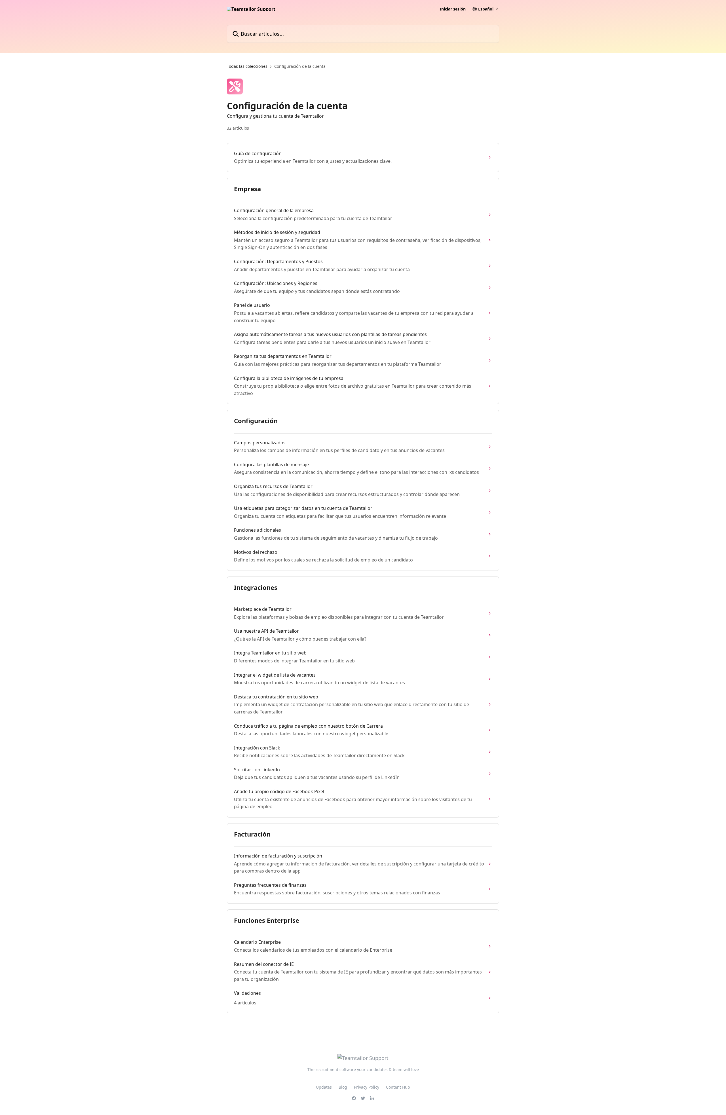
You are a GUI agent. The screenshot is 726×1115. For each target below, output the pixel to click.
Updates (324, 1087)
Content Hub (398, 1087)
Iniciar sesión (453, 9)
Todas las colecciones (247, 66)
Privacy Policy (366, 1087)
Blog (343, 1087)
